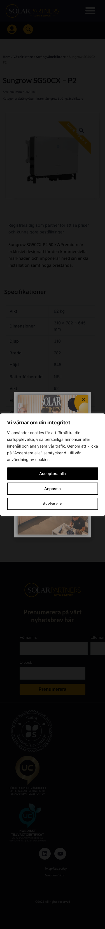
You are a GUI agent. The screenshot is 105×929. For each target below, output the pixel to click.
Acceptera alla (52, 473)
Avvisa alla (52, 503)
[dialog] (52, 464)
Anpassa (52, 488)
